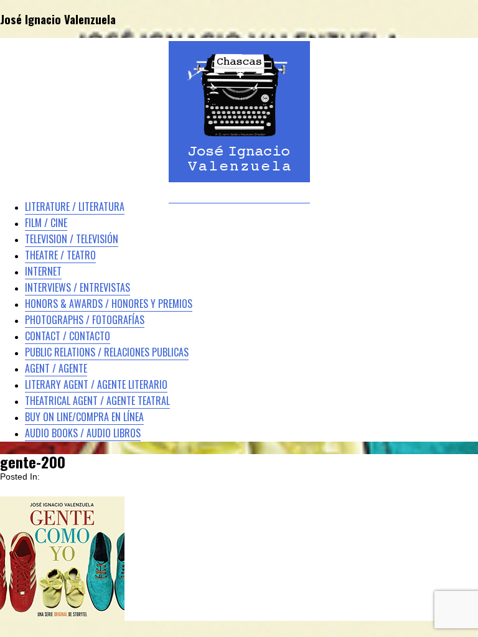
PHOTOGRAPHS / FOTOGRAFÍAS (84, 319)
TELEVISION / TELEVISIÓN (71, 238)
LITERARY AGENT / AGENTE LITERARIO (96, 384)
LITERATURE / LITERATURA (74, 206)
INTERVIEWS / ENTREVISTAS (77, 287)
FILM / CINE (46, 222)
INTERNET (43, 271)
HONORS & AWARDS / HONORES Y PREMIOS (108, 303)
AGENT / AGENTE (56, 368)
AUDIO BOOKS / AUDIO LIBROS (83, 432)
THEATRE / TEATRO (60, 255)
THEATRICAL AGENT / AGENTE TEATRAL (97, 400)
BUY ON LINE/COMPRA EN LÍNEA (84, 416)
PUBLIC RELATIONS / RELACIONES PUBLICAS (107, 352)
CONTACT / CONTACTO (67, 335)
